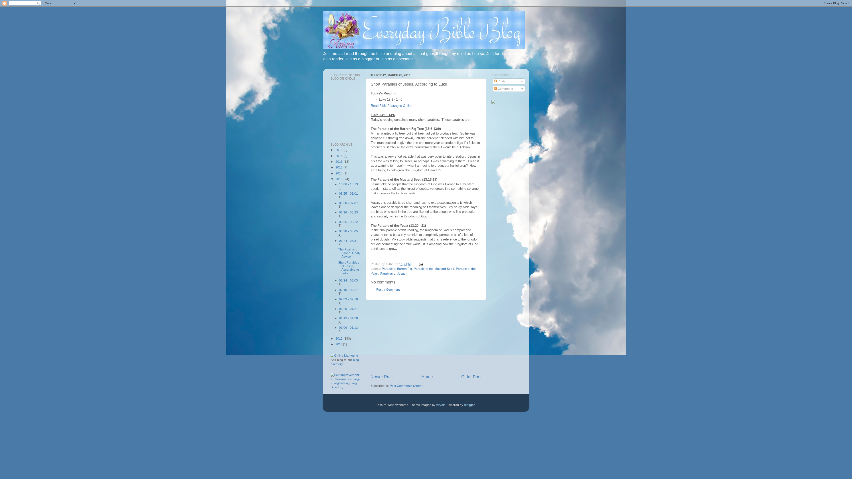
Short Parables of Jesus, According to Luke (348, 268)
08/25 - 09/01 (348, 193)
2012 (339, 338)
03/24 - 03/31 (348, 240)
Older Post (471, 376)
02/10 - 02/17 (348, 290)
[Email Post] (420, 264)
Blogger (469, 405)
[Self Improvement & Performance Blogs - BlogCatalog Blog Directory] (346, 387)
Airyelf (440, 405)
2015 (339, 167)
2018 (339, 156)
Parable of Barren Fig (397, 268)
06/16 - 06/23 (348, 212)
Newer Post (382, 376)
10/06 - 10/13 (348, 184)
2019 (339, 150)
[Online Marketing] (344, 355)
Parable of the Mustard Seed (434, 268)
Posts (501, 81)
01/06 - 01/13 (348, 327)
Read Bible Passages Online (391, 106)
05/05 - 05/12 (348, 222)
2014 (339, 173)
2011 (339, 344)
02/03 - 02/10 (348, 299)
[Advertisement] (426, 337)
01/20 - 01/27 (348, 309)
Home (427, 376)
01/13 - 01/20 (348, 318)
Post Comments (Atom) (406, 385)
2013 (339, 179)
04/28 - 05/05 (348, 231)
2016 (339, 161)
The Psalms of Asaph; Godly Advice (349, 253)
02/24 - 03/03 (348, 280)
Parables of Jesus (392, 273)
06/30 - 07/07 (348, 203)
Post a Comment (388, 289)
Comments (505, 88)
